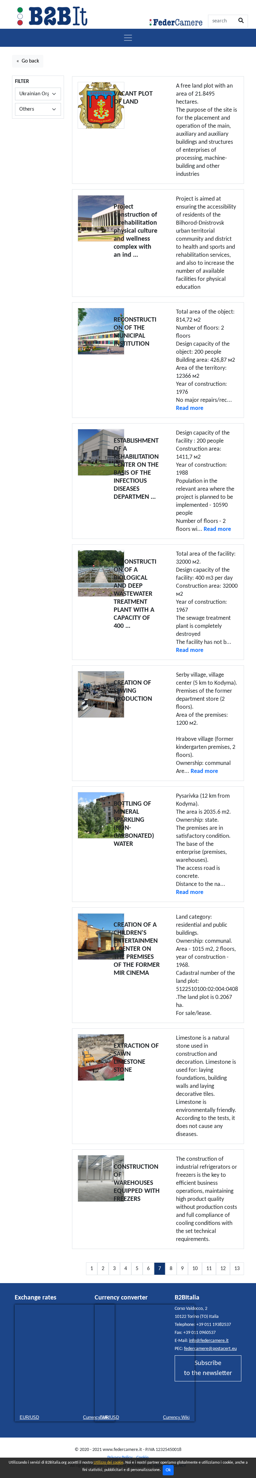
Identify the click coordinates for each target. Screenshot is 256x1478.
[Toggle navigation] (128, 37)
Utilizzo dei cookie (108, 1463)
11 (209, 1268)
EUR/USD (29, 1417)
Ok (168, 1470)
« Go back (27, 61)
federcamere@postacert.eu (210, 1348)
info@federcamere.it (209, 1340)
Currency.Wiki (176, 1417)
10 (195, 1268)
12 (223, 1268)
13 (237, 1268)
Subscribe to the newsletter (208, 1368)
